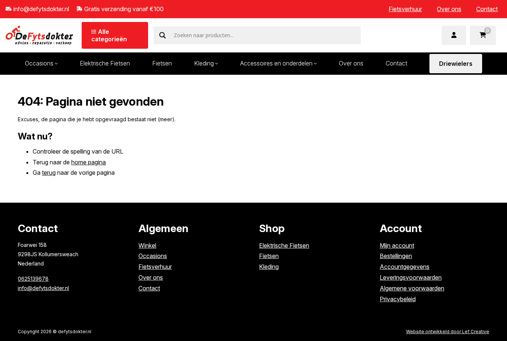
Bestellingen (396, 256)
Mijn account (397, 245)
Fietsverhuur (405, 9)
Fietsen (162, 63)
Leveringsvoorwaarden (411, 277)
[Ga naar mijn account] (454, 35)
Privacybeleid (398, 299)
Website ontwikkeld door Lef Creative (447, 331)
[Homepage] (39, 34)
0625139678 (33, 279)
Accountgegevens (404, 266)
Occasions (39, 63)
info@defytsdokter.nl (43, 288)
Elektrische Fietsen (105, 63)
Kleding (204, 63)
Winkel (147, 245)
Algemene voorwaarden (412, 288)
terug (49, 172)
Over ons (449, 9)
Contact (487, 9)
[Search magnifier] (163, 35)
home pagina (88, 162)
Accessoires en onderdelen (276, 63)
